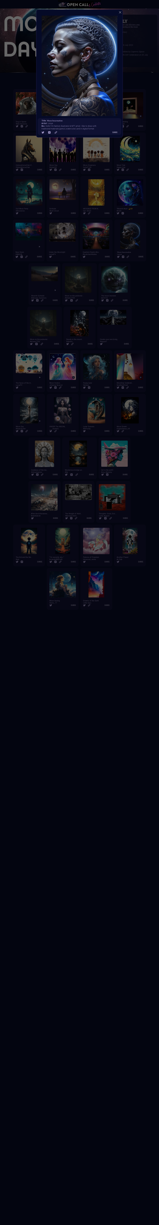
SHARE (114, 132)
